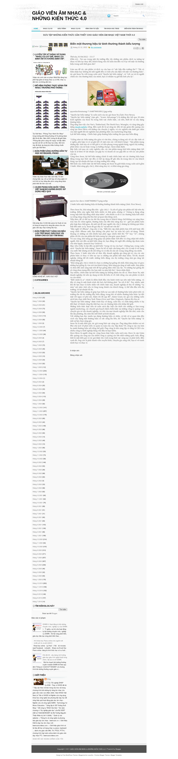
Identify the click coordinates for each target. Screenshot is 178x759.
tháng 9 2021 (37, 506)
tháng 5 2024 (37, 389)
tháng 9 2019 (37, 594)
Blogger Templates (116, 755)
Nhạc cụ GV (47, 28)
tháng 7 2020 (37, 557)
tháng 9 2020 (37, 550)
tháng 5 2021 (37, 521)
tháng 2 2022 (37, 488)
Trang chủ (139, 4)
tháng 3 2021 (37, 528)
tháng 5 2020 (37, 565)
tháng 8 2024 (37, 382)
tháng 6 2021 (37, 517)
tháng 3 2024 (37, 396)
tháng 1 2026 (37, 323)
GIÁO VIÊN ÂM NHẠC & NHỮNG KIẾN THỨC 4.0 (59, 15)
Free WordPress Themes (70, 755)
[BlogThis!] (137, 48)
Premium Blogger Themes (102, 755)
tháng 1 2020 (37, 579)
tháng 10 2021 (38, 502)
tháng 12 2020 (38, 539)
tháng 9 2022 (37, 462)
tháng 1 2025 (37, 367)
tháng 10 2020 (38, 546)
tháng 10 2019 (38, 590)
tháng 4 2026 (37, 312)
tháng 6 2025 (37, 349)
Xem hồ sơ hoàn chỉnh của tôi (48, 739)
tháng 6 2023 (37, 429)
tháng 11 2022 (38, 455)
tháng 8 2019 (37, 598)
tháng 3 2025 (37, 360)
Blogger (54, 613)
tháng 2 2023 (37, 444)
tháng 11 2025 (38, 330)
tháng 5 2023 (37, 433)
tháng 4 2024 (37, 393)
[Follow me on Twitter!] (109, 17)
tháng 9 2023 (37, 418)
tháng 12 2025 (38, 327)
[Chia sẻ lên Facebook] (143, 48)
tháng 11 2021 (38, 499)
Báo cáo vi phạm (38, 618)
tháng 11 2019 (38, 587)
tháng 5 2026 (37, 308)
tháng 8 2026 (37, 297)
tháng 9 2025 (37, 338)
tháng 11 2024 (38, 374)
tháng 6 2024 (37, 385)
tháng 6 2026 (37, 305)
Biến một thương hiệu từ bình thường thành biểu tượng (105, 43)
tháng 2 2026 (37, 319)
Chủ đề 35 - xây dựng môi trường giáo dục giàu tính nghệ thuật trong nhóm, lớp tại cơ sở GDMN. (55, 657)
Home (36, 28)
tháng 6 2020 (37, 561)
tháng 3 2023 (37, 440)
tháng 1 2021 (37, 535)
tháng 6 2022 (37, 473)
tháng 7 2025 (37, 345)
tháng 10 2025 (38, 334)
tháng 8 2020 (37, 554)
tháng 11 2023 (38, 411)
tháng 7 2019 (37, 601)
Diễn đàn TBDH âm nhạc (133, 28)
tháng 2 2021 (37, 532)
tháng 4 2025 (37, 356)
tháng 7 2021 (37, 513)
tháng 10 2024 (38, 378)
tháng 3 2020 (37, 572)
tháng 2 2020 (37, 576)
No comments (96, 47)
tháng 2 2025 (37, 363)
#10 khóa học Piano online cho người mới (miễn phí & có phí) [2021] (48, 642)
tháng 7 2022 (37, 469)
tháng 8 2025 (37, 341)
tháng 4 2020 (37, 568)
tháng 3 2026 (37, 316)
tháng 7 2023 (37, 426)
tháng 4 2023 (37, 437)
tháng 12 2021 (38, 495)
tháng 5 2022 (37, 477)
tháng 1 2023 (37, 447)
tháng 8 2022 (37, 466)
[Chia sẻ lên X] (140, 48)
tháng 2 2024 (37, 400)
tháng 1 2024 (37, 403)
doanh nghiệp (81, 127)
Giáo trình (62, 28)
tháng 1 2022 (37, 491)
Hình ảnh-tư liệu (92, 28)
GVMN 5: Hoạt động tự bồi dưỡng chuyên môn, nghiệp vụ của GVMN (55, 625)
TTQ (49, 679)
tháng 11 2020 (38, 543)
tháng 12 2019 (38, 583)
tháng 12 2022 (38, 451)
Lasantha (90, 755)
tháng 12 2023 (38, 407)
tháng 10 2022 (38, 458)
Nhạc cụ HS (75, 28)
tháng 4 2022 (37, 480)
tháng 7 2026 (37, 301)
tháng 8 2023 (37, 422)
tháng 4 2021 (37, 524)
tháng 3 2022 (37, 484)
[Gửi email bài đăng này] (134, 48)
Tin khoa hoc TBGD (111, 28)
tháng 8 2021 (37, 510)
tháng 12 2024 (38, 371)
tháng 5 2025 (37, 352)
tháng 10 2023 (38, 415)
